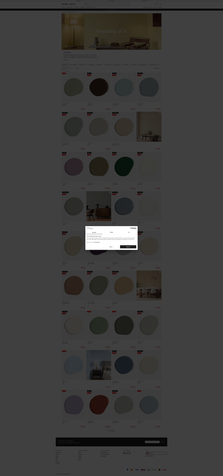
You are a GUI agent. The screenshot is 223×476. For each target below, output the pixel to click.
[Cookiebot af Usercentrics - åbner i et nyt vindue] (131, 228)
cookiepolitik (97, 242)
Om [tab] (129, 232)
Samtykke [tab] (94, 232)
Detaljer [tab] (111, 232)
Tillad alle (128, 246)
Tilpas (110, 246)
